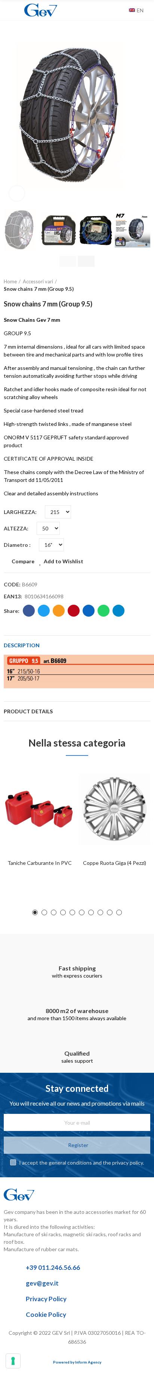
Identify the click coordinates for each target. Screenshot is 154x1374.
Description (22, 645)
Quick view (56, 808)
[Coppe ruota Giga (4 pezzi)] (114, 809)
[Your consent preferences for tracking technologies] (13, 1361)
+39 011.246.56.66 (53, 1267)
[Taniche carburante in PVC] (39, 809)
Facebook (29, 611)
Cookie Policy (46, 1314)
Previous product (126, 285)
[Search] (121, 10)
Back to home (135, 285)
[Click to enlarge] (16, 193)
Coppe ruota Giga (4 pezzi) (114, 863)
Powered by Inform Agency (77, 1362)
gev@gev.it (42, 1283)
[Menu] (7, 10)
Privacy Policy (46, 1299)
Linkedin (89, 611)
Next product (144, 285)
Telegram (118, 611)
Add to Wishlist (63, 561)
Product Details (28, 711)
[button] (11, 115)
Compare (23, 561)
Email (59, 611)
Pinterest (74, 611)
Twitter (44, 611)
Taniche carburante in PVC (39, 863)
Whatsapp (104, 611)
